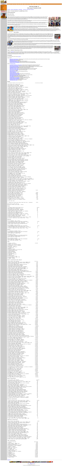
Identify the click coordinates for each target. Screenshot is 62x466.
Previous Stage (28, 9)
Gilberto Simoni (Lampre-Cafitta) (14, 68)
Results (12, 9)
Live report (24, 9)
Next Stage (32, 9)
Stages (1, 5)
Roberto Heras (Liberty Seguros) (14, 59)
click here (19, 56)
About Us (31, 463)
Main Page (9, 9)
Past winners (2, 9)
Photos (1, 7)
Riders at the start (12, 70)
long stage (12, 51)
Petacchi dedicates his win (13, 74)
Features (2, 8)
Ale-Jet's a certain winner (13, 72)
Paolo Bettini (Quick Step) (13, 67)
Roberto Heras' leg (12, 60)
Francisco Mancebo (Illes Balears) (14, 66)
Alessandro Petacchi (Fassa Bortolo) (14, 61)
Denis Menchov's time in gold (13, 79)
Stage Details (20, 9)
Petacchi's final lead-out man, (13, 71)
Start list (2, 6)
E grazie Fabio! (12, 76)
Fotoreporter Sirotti (12, 63)
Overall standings (15, 9)
